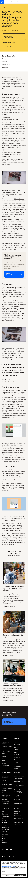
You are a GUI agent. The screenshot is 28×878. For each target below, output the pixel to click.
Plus (15, 742)
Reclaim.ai (16, 759)
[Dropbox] (2, 2)
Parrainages (5, 831)
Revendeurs (5, 834)
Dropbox (4, 447)
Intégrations (5, 748)
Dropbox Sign (17, 757)
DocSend (16, 754)
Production (4, 61)
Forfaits (16, 762)
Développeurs (5, 825)
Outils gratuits (5, 765)
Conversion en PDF (7, 803)
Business (16, 747)
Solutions (4, 753)
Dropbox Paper (11, 119)
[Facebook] (7, 849)
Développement (6, 58)
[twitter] (3, 47)
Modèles (4, 763)
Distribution (5, 67)
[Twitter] (2, 849)
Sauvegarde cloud (6, 792)
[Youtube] (11, 849)
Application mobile (7, 746)
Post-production (6, 64)
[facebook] (5, 47)
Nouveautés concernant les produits (17, 766)
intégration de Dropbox (13, 159)
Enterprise (16, 749)
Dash (15, 752)
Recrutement (17, 815)
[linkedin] (8, 47)
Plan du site (17, 799)
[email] (10, 47)
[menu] (26, 2)
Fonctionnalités (6, 751)
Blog (3, 811)
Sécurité (4, 756)
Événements (5, 814)
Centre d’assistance (19, 776)
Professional (17, 744)
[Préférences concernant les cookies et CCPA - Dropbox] (14, 869)
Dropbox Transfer (7, 473)
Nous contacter (18, 778)
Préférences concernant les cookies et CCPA (18, 791)
